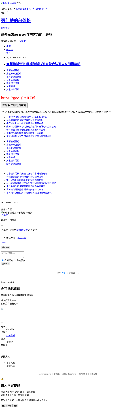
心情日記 (23, 41)
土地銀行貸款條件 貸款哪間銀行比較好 (24, 133)
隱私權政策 (83, 374)
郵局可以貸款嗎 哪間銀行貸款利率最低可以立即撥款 (31, 126)
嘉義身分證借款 (13, 74)
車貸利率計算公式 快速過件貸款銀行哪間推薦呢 (29, 136)
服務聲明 (93, 374)
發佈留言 (5, 264)
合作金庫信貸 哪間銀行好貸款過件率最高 (25, 130)
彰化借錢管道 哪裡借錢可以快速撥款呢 (24, 120)
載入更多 (5, 247)
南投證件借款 (12, 83)
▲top (3, 242)
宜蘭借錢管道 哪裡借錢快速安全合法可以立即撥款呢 (43, 64)
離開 (15, 406)
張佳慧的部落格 (16, 20)
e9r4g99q (5, 215)
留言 (25, 230)
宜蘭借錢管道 (12, 70)
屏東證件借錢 (12, 89)
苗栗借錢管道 (12, 80)
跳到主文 (5, 28)
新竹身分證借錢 (13, 164)
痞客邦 (19, 230)
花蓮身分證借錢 (13, 77)
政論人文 (22, 238)
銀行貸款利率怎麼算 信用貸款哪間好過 (24, 123)
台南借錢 (10, 86)
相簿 (8, 46)
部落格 (9, 49)
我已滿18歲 (6, 406)
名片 (8, 53)
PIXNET (48, 374)
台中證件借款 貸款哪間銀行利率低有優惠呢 (26, 117)
